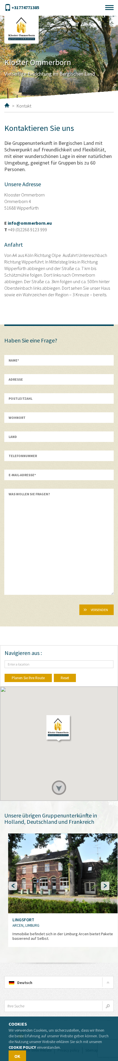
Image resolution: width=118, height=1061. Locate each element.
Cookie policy (22, 1047)
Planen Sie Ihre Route (28, 677)
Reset (65, 677)
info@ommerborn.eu (30, 223)
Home (7, 105)
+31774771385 (25, 7)
